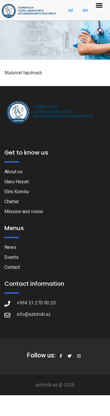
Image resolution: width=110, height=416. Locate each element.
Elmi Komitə (16, 191)
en (85, 10)
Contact (12, 267)
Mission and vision (23, 211)
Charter (11, 201)
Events (11, 257)
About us (13, 171)
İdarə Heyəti (16, 181)
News (10, 247)
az (70, 10)
